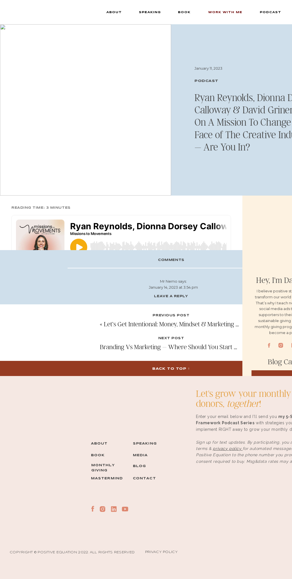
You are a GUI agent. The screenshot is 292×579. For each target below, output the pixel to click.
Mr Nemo (168, 281)
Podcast (206, 81)
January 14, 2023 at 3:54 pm (173, 287)
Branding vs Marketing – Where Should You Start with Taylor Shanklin (194, 347)
